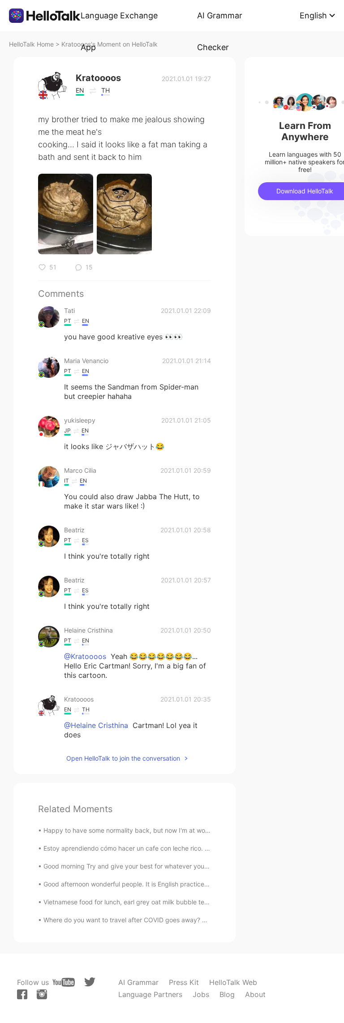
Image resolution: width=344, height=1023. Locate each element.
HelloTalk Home (31, 44)
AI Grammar (138, 982)
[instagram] (42, 994)
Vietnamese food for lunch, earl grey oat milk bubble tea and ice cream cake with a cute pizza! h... (187, 902)
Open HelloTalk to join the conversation (123, 758)
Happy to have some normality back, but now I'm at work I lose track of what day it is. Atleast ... (183, 830)
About (255, 994)
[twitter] (89, 982)
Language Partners (150, 994)
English (313, 15)
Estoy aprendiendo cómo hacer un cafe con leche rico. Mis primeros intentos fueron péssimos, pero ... (192, 848)
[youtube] (63, 982)
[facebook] (22, 994)
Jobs (201, 994)
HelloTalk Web (233, 982)
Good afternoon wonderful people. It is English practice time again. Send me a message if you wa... (188, 884)
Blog (227, 994)
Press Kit (184, 982)
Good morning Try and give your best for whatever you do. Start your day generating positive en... (187, 866)
